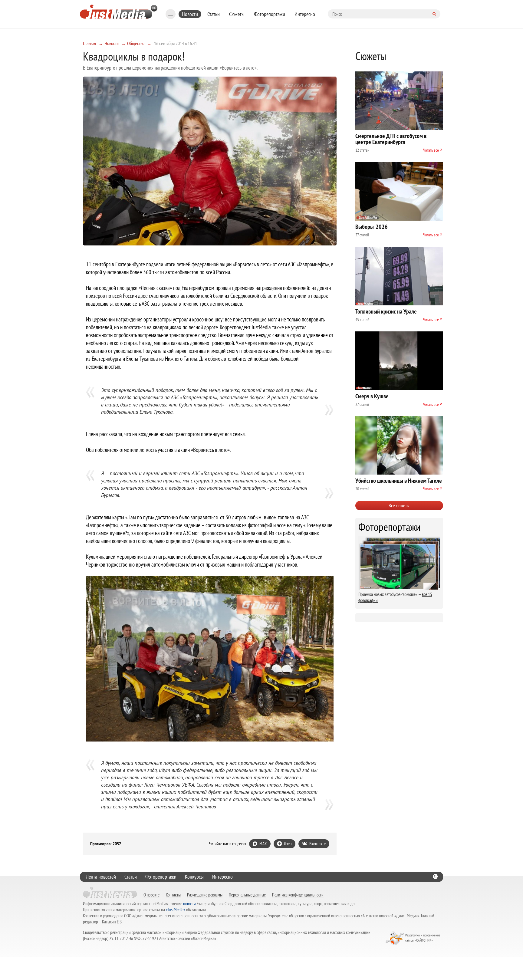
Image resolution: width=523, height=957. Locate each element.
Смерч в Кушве (372, 396)
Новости (190, 14)
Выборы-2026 (371, 227)
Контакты (173, 894)
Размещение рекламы (204, 894)
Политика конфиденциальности (298, 894)
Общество (135, 43)
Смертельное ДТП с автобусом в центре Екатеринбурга (390, 139)
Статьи (213, 14)
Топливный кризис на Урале (386, 311)
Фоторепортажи (269, 14)
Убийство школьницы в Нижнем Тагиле (398, 481)
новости (189, 903)
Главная (89, 43)
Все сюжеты (399, 505)
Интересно (304, 14)
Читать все (431, 150)
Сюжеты (237, 14)
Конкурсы (194, 876)
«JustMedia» (175, 910)
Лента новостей (101, 876)
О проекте (151, 894)
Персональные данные (247, 894)
